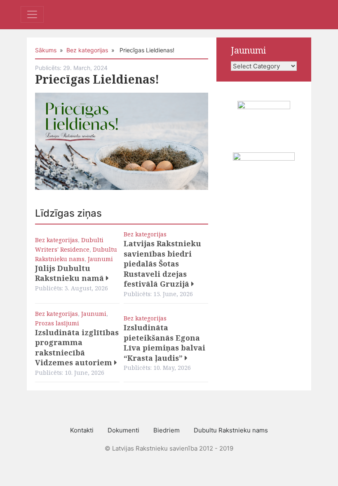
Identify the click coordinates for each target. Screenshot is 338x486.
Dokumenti (123, 430)
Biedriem (166, 430)
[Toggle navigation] (32, 14)
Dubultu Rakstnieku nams (231, 430)
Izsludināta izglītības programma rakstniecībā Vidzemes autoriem (77, 347)
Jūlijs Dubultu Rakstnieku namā (70, 273)
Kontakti (82, 430)
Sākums (45, 50)
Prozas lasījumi (57, 323)
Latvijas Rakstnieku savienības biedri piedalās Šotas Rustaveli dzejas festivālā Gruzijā (162, 263)
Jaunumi (100, 259)
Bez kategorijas (87, 50)
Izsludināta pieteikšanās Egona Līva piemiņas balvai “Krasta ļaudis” (164, 342)
